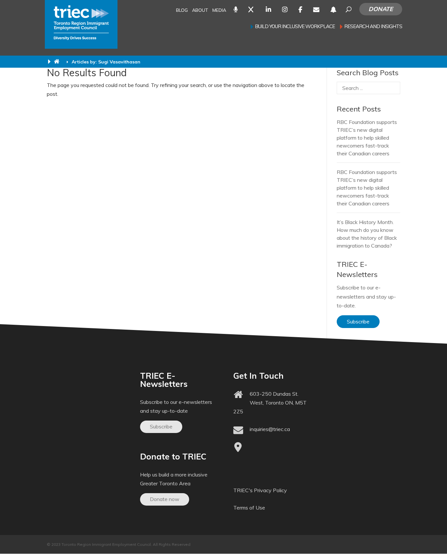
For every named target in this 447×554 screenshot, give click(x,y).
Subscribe (358, 321)
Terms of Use (249, 507)
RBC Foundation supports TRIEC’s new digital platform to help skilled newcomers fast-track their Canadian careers (367, 138)
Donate (380, 9)
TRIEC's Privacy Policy (260, 490)
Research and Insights (373, 26)
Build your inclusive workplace (295, 26)
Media (219, 10)
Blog (182, 10)
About (200, 10)
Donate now (164, 499)
